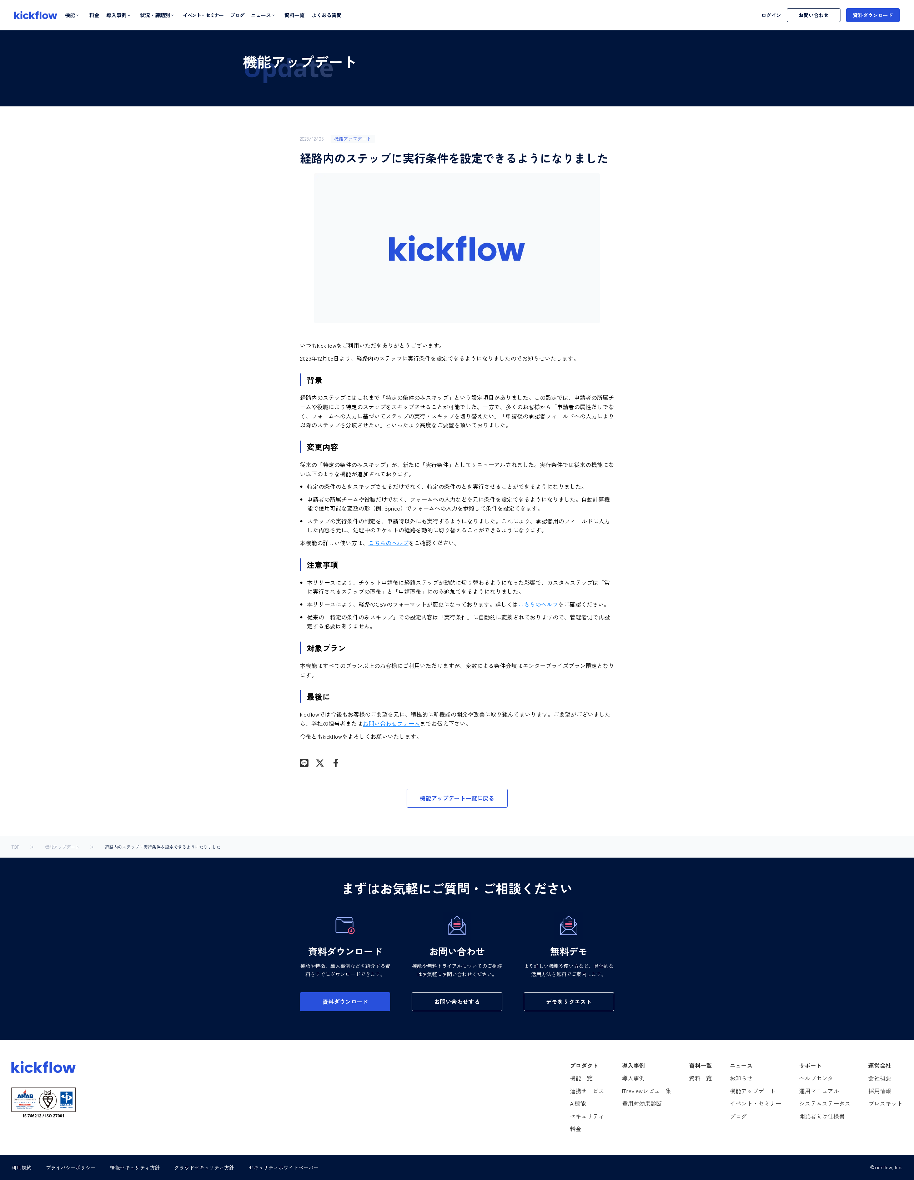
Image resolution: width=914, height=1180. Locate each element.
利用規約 (21, 1167)
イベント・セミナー (203, 15)
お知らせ (741, 1078)
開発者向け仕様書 (822, 1116)
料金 (94, 15)
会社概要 (879, 1078)
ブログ (237, 15)
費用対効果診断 (642, 1103)
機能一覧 (581, 1078)
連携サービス (587, 1090)
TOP (15, 847)
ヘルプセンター (819, 1078)
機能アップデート (62, 847)
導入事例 (633, 1078)
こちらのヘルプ (388, 542)
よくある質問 (327, 15)
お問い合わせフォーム (391, 723)
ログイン (771, 15)
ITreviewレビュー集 (646, 1090)
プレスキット (885, 1103)
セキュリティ (587, 1116)
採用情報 (879, 1090)
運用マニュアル (819, 1090)
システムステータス (824, 1103)
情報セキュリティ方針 (135, 1167)
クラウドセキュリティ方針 (204, 1167)
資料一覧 (295, 15)
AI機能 (578, 1103)
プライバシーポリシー (71, 1167)
